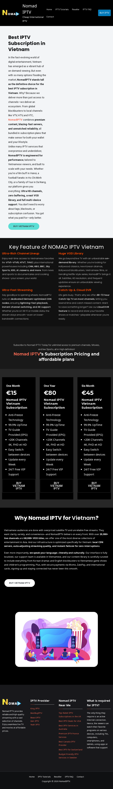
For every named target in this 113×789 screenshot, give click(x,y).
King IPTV (34, 708)
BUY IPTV (104, 12)
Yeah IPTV (35, 724)
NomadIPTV (15, 119)
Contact (50, 16)
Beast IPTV (35, 717)
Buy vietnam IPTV (19, 485)
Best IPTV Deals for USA (70, 721)
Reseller (75, 9)
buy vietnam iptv (23, 226)
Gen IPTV (34, 721)
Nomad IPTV (27, 354)
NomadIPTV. (65, 781)
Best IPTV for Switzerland (70, 749)
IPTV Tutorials (61, 9)
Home (49, 9)
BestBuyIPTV (36, 713)
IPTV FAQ (87, 9)
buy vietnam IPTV (94, 485)
